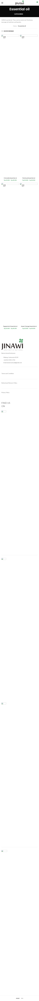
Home (15, 26)
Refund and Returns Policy (9, 383)
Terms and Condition (7, 373)
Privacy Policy (5, 392)
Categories (18, 14)
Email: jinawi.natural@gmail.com (13, 362)
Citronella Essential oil (10, 178)
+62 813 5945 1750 (9, 360)
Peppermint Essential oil (10, 326)
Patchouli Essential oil (28, 178)
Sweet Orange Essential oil (29, 326)
